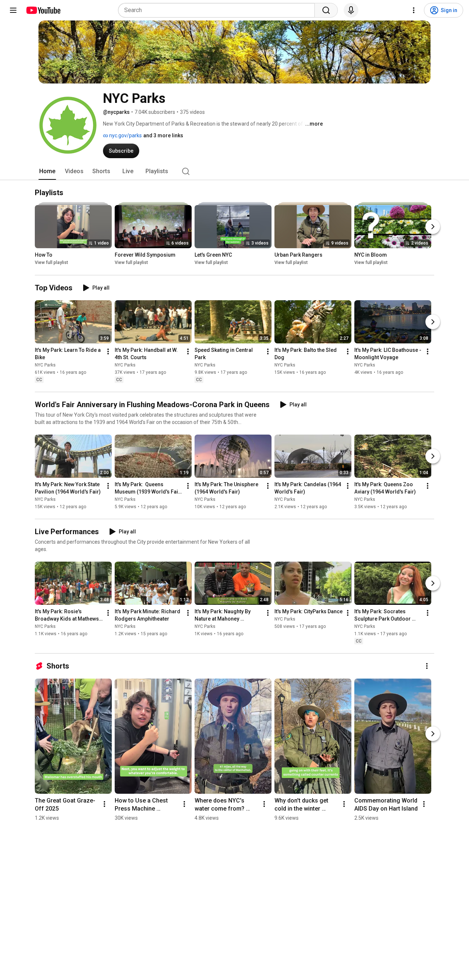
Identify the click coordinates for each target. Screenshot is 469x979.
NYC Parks (45, 365)
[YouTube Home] (43, 10)
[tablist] (234, 171)
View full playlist (51, 262)
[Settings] (413, 10)
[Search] (326, 10)
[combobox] (218, 10)
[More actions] (108, 351)
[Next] (432, 227)
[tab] (47, 171)
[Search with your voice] (351, 10)
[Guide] (13, 10)
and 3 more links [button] (163, 135)
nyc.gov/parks (125, 135)
